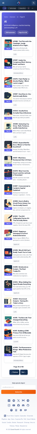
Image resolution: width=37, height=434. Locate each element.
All (32, 8)
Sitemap (26, 422)
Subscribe (18, 392)
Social (4, 422)
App (9, 419)
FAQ (25, 419)
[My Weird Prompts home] (18, 3)
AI (5, 8)
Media (17, 426)
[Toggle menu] (3, 3)
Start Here (10, 416)
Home (6, 17)
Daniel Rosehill (15, 429)
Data (12, 419)
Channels (12, 17)
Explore (17, 416)
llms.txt (32, 422)
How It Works (31, 419)
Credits (9, 422)
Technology (12, 8)
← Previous (14, 372)
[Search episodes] (34, 3)
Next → (24, 372)
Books (14, 422)
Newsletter (23, 426)
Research (20, 422)
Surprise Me (19, 419)
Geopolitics (23, 8)
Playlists (4, 419)
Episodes (23, 416)
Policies (12, 426)
